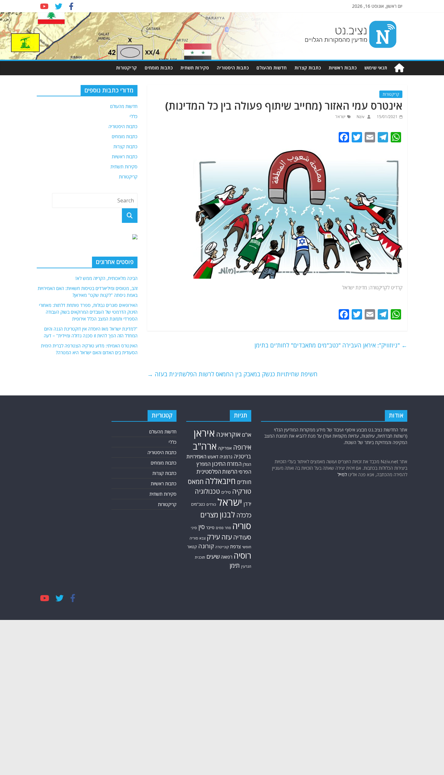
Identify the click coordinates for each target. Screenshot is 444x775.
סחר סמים (223, 528)
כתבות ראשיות (343, 68)
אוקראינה (228, 434)
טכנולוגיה (207, 491)
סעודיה (242, 537)
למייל (342, 474)
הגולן (247, 464)
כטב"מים (198, 504)
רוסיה (242, 555)
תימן (234, 565)
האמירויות (196, 456)
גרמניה (226, 457)
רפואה (226, 557)
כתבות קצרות (307, 68)
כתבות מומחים (159, 68)
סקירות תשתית (194, 68)
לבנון (227, 514)
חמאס (196, 481)
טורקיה (241, 491)
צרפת (235, 546)
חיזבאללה (220, 481)
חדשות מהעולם (271, 68)
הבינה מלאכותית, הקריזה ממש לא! (106, 278)
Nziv (360, 116)
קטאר (192, 547)
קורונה (206, 546)
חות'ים (244, 482)
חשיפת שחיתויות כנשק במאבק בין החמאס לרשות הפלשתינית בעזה (232, 374)
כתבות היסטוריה (233, 68)
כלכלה (243, 515)
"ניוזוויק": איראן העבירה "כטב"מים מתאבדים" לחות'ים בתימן (331, 345)
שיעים (213, 556)
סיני (194, 527)
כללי (133, 116)
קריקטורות (126, 68)
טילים (226, 492)
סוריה (241, 526)
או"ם (246, 434)
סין (201, 527)
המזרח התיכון (227, 463)
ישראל (340, 116)
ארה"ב (205, 446)
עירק (213, 536)
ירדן (247, 503)
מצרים (209, 514)
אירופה (242, 447)
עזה (226, 536)
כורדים (211, 504)
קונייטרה (222, 546)
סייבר (210, 527)
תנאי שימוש (375, 68)
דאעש (213, 457)
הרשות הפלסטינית (217, 471)
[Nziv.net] (399, 68)
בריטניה (242, 456)
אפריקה (225, 448)
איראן (204, 433)
